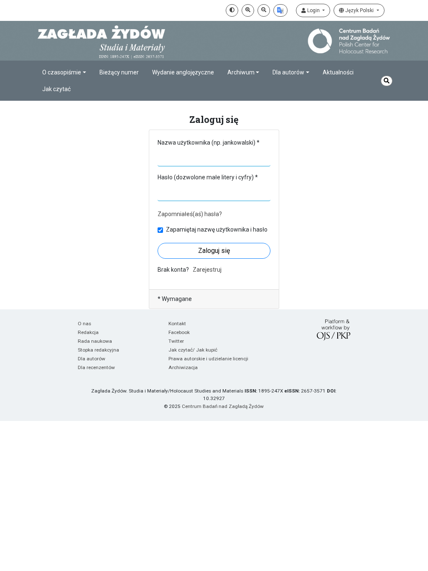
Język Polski (359, 10)
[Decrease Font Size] (263, 10)
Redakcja (88, 332)
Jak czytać (56, 89)
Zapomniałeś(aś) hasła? (190, 214)
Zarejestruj (207, 269)
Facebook (179, 332)
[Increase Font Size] (248, 10)
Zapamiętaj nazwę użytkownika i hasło (217, 229)
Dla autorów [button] (288, 72)
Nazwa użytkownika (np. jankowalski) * (209, 142)
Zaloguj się (214, 251)
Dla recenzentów (96, 367)
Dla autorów (91, 359)
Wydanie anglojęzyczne (183, 72)
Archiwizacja (183, 367)
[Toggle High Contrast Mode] (232, 10)
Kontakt (177, 323)
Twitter (176, 341)
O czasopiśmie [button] (61, 72)
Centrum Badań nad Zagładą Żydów (223, 406)
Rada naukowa (95, 341)
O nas (84, 323)
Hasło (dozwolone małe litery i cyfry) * (208, 177)
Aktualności (338, 72)
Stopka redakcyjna (98, 350)
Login (313, 10)
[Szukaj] (386, 81)
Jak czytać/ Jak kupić (192, 350)
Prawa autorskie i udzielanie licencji (208, 359)
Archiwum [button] (241, 72)
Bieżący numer (119, 72)
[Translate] (280, 10)
